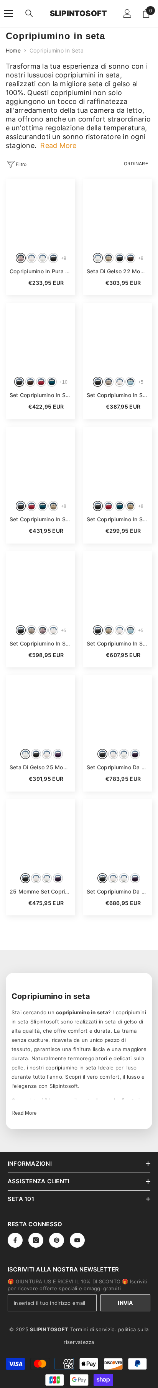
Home (13, 51)
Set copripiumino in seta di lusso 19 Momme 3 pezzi (117, 519)
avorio (31, 258)
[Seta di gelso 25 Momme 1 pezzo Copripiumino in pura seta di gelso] (40, 709)
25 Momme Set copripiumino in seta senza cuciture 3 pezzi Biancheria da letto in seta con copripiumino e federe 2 (40, 891)
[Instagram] (35, 1240)
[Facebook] (15, 1240)
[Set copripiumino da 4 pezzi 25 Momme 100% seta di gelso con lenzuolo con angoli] (117, 709)
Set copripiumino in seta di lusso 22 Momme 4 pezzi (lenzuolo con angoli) (117, 643)
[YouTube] (77, 1240)
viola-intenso (58, 754)
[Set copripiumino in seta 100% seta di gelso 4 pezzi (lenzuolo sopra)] (40, 586)
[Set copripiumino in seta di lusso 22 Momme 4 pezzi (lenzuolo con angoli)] (117, 586)
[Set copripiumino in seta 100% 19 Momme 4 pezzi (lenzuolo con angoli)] (40, 461)
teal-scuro (120, 506)
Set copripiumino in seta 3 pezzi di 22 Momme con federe (117, 395)
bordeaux (41, 382)
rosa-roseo (21, 258)
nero (53, 258)
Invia (125, 1302)
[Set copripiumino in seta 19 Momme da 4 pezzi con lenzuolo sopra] (40, 337)
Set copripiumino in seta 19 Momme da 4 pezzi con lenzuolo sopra (40, 395)
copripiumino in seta (71, 1067)
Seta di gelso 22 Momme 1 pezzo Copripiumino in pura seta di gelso (117, 271)
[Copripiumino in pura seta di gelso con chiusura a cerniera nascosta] (40, 213)
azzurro (130, 382)
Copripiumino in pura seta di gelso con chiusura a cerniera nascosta (40, 271)
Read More (24, 1113)
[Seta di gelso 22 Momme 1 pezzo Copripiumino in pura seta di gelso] (117, 213)
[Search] (29, 13)
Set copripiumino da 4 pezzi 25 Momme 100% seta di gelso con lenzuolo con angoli (117, 767)
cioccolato (130, 258)
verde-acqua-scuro (52, 382)
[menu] (8, 13)
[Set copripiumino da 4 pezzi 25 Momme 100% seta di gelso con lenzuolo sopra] (117, 834)
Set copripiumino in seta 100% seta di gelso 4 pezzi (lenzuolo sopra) (40, 643)
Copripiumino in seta (57, 50)
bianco (43, 258)
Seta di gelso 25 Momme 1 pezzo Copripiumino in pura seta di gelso (40, 767)
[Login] (127, 13)
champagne (109, 258)
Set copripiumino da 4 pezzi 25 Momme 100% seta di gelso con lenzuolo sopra (117, 891)
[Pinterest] (56, 1240)
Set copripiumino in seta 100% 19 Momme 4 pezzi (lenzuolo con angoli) (40, 519)
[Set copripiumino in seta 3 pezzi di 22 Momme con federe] (117, 337)
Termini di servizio (92, 1329)
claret (109, 506)
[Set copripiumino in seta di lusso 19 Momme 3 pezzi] (117, 461)
